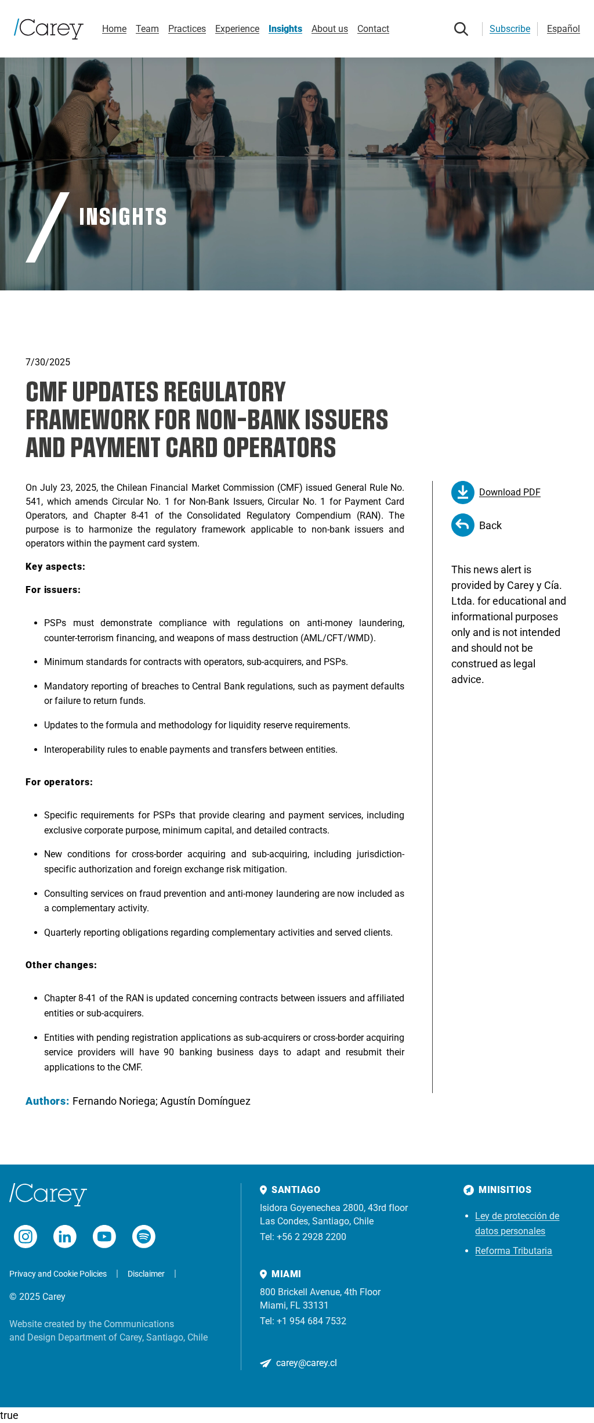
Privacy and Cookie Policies (58, 1273)
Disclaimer (146, 1273)
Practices (187, 28)
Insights (285, 28)
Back (490, 525)
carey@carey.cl (306, 1362)
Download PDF (510, 492)
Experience (237, 28)
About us (330, 28)
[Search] (461, 29)
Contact (373, 28)
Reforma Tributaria (513, 1250)
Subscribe (510, 28)
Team (147, 28)
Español (563, 28)
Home (114, 28)
